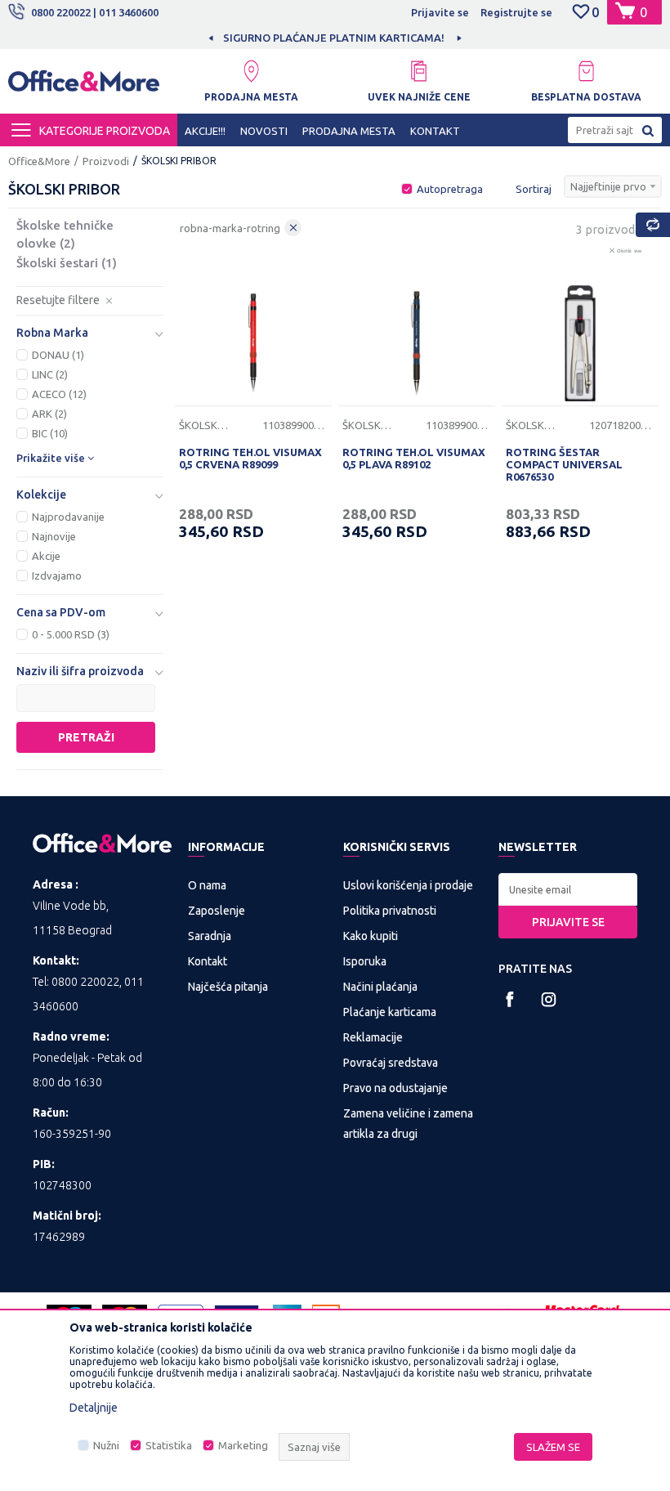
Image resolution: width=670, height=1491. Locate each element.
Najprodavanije (68, 516)
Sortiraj (534, 189)
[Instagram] (549, 999)
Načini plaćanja (380, 986)
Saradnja (209, 936)
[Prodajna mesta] (251, 71)
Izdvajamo (57, 575)
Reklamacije (373, 1037)
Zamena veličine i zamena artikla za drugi (408, 1123)
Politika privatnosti (389, 910)
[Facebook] (510, 999)
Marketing (243, 1446)
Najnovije (54, 536)
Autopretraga (450, 189)
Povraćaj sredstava (390, 1062)
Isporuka (364, 961)
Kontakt (207, 961)
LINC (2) (50, 374)
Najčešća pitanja (228, 986)
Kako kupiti (370, 936)
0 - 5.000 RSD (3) (70, 634)
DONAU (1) (58, 354)
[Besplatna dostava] (586, 71)
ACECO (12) (59, 394)
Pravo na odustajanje (395, 1088)
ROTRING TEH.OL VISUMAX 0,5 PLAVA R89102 (413, 458)
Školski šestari (66, 263)
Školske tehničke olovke (65, 234)
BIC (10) (50, 433)
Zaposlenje (216, 910)
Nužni (106, 1446)
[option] (335, 37)
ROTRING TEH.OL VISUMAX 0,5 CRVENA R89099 (250, 458)
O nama (207, 885)
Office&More (39, 161)
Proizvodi (106, 161)
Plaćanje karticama (389, 1012)
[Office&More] (83, 85)
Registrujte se (516, 12)
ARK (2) (49, 413)
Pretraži (86, 737)
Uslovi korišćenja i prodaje (408, 885)
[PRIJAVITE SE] (567, 889)
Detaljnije (93, 1407)
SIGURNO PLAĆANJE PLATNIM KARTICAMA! (333, 37)
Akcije (46, 556)
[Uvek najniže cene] (418, 71)
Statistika (168, 1446)
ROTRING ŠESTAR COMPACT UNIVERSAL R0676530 (564, 464)
